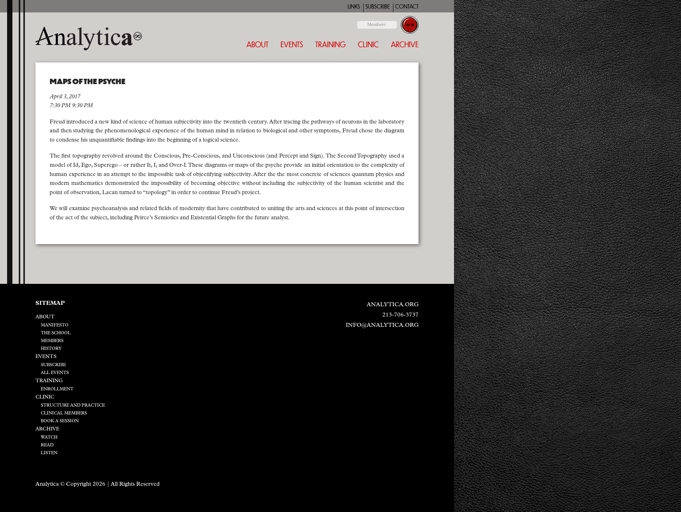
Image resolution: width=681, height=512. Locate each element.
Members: (377, 25)
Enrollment (57, 389)
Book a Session (60, 421)
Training (330, 44)
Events (292, 44)
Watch (49, 437)
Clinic (368, 44)
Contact (407, 7)
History (51, 349)
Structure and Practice (73, 405)
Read (47, 445)
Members (52, 341)
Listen (49, 453)
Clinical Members (64, 413)
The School (56, 333)
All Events (55, 373)
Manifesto (54, 325)
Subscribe (377, 7)
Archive (405, 44)
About (257, 44)
